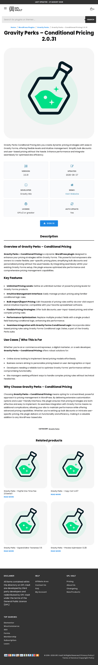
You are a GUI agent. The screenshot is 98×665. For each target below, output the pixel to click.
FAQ (37, 588)
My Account (41, 592)
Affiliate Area (41, 581)
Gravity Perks (43, 27)
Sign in (50, 223)
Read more (9, 497)
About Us (71, 585)
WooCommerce (11, 626)
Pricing (70, 581)
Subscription (10, 640)
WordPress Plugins (27, 27)
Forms (7, 633)
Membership (10, 636)
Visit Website (72, 193)
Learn (6, 643)
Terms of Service (70, 658)
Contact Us (40, 585)
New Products (73, 592)
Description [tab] (49, 236)
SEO (6, 629)
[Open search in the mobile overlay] (49, 19)
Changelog (72, 588)
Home (13, 27)
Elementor (9, 622)
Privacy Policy (87, 655)
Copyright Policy (86, 658)
